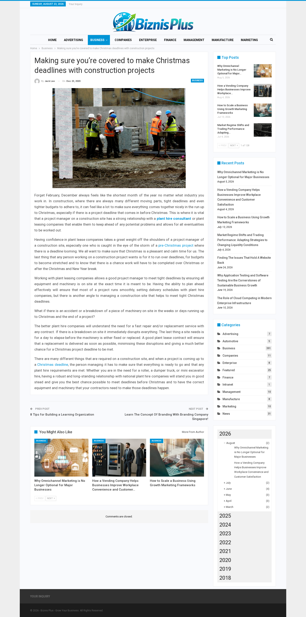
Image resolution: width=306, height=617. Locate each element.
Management (194, 40)
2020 (225, 560)
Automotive (230, 341)
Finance (170, 40)
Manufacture (223, 40)
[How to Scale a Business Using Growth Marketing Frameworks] (177, 458)
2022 (225, 543)
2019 (225, 569)
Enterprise (148, 40)
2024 (225, 525)
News (226, 413)
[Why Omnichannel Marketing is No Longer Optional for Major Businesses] (61, 458)
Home (52, 40)
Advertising (73, 40)
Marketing (249, 40)
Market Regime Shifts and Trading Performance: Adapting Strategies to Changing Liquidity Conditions (242, 240)
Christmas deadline (52, 364)
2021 (225, 551)
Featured (229, 370)
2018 (225, 578)
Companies (123, 40)
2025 (225, 516)
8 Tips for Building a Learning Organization (62, 414)
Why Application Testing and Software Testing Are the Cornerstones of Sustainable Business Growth (242, 280)
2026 (225, 434)
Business (97, 40)
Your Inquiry (75, 4)
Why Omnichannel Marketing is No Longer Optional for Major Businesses (251, 452)
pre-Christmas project (175, 245)
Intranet (228, 384)
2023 (225, 534)
